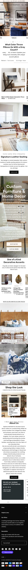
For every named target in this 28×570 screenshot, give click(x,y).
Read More (14, 477)
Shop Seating (14, 244)
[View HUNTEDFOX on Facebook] (9, 549)
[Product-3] (14, 405)
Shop (2, 507)
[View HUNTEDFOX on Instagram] (2, 549)
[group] (14, 1)
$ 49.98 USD (19, 294)
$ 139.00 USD (11, 98)
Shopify (19, 560)
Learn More (14, 172)
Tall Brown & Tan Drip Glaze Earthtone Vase (6, 289)
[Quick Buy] (22, 89)
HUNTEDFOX (8, 560)
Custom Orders (14, 249)
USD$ (2, 557)
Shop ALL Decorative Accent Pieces (14, 301)
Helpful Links (5, 512)
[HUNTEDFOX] (14, 4)
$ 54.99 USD (7, 293)
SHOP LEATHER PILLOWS (13, 30)
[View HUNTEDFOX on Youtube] (16, 549)
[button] (22, 5)
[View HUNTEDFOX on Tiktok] (6, 549)
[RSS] (20, 549)
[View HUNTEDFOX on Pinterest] (13, 549)
